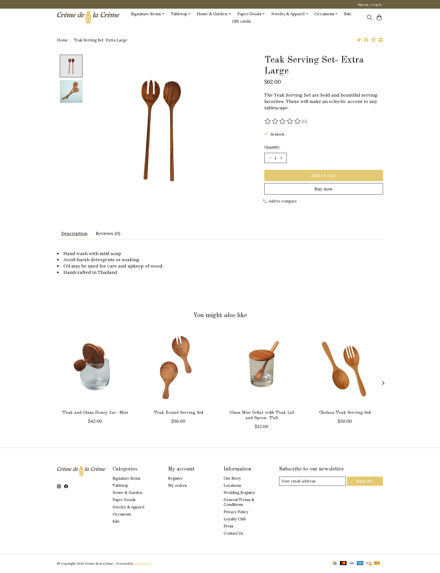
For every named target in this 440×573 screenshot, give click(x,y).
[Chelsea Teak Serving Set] (345, 368)
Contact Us (233, 533)
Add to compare (283, 201)
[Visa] (351, 563)
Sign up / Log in (369, 4)
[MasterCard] (343, 563)
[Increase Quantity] (281, 157)
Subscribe (365, 481)
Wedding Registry (239, 492)
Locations (232, 485)
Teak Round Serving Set (178, 412)
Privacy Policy (236, 511)
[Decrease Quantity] (269, 157)
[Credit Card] (335, 563)
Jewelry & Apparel (128, 507)
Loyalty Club (235, 519)
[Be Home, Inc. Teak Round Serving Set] (178, 368)
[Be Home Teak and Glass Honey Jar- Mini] (95, 368)
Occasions (122, 514)
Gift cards (241, 21)
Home (62, 40)
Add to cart (323, 175)
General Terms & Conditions (239, 502)
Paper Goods (124, 499)
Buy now (323, 189)
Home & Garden (127, 492)
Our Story (232, 478)
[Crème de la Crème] (88, 17)
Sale (348, 13)
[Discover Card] (368, 563)
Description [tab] (74, 233)
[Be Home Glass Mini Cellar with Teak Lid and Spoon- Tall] (262, 368)
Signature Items (126, 478)
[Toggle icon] (369, 17)
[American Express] (360, 563)
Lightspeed (142, 563)
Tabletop (120, 485)
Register (175, 478)
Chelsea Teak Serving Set (345, 412)
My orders (177, 485)
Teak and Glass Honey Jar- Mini (95, 412)
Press (228, 526)
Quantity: (272, 147)
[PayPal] (377, 563)
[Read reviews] (282, 121)
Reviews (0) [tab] (108, 233)
